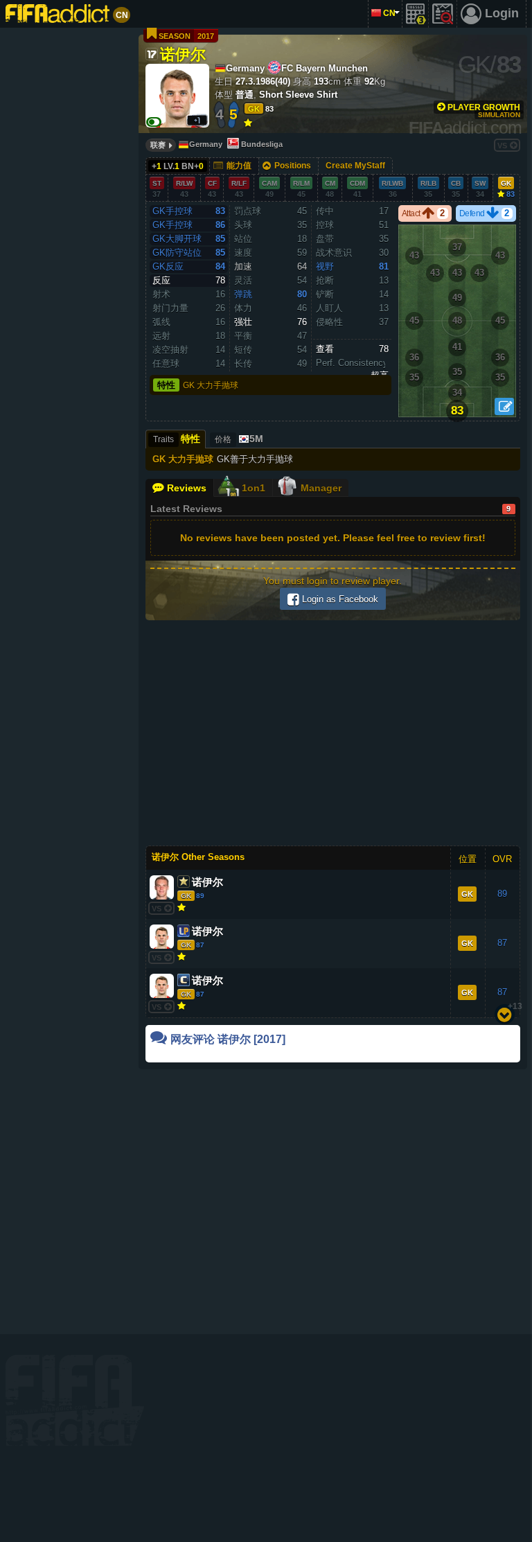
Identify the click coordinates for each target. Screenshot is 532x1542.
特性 (166, 385)
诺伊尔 (183, 53)
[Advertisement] (67, 242)
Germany (205, 144)
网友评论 (227, 1039)
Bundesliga (262, 144)
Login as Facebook (338, 599)
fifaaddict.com (75, 1400)
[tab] (238, 439)
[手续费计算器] (415, 14)
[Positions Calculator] (504, 406)
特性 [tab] (176, 438)
